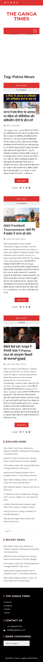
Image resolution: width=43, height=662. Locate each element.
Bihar (8, 125)
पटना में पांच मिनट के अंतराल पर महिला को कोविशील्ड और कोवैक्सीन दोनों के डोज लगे (19, 116)
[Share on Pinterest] (26, 187)
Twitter (7, 612)
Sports (23, 239)
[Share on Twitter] (23, 187)
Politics (23, 364)
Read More (21, 180)
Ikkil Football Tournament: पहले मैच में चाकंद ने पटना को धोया (19, 230)
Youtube (7, 609)
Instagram (8, 605)
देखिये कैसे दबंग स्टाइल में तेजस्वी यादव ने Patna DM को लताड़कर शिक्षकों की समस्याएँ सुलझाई (18, 353)
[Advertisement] (21, 55)
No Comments (22, 90)
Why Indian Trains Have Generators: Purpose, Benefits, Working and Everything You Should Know (21, 451)
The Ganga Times (21, 16)
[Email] (29, 187)
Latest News (15, 125)
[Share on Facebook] (20, 187)
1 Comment (21, 322)
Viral (23, 658)
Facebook (7, 602)
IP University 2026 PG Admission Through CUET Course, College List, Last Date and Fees (21, 497)
